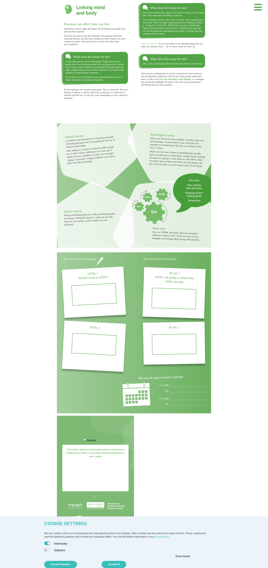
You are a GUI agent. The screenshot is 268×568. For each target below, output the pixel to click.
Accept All (114, 564)
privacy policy (161, 536)
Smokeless (194, 200)
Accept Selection (61, 564)
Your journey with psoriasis (194, 187)
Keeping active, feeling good (194, 194)
